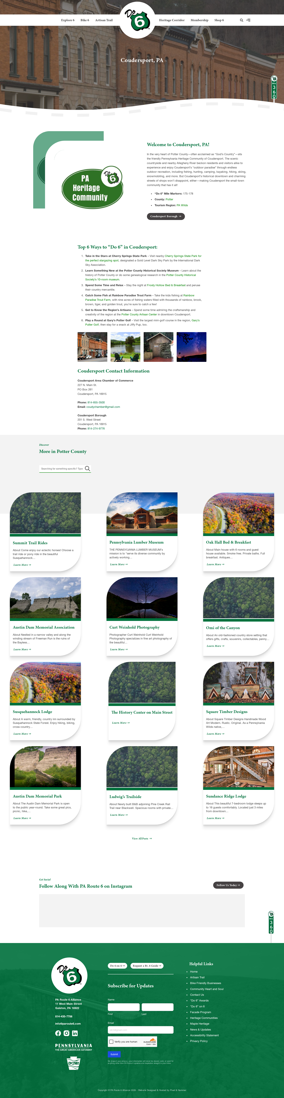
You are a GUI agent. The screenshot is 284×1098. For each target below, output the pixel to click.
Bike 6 (85, 20)
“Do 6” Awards (199, 1000)
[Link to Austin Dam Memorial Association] (45, 597)
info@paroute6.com (68, 1023)
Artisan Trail (104, 20)
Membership (199, 20)
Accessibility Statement (204, 1035)
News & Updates (200, 1029)
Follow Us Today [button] (227, 885)
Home (194, 971)
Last (144, 1014)
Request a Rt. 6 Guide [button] (145, 966)
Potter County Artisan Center (139, 314)
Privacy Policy (199, 1041)
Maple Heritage (199, 1023)
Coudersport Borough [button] (164, 216)
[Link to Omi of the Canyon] (238, 598)
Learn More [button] (22, 565)
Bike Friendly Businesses (205, 983)
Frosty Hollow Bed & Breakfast (166, 285)
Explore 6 (67, 20)
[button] (241, 20)
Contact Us (197, 994)
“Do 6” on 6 (197, 1006)
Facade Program (200, 1012)
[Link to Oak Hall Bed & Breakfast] (238, 512)
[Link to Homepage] (136, 20)
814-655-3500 (96, 402)
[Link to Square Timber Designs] (238, 682)
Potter (169, 199)
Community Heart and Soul (207, 989)
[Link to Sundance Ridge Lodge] (238, 766)
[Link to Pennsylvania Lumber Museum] (142, 512)
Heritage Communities (204, 1018)
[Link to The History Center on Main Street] (142, 682)
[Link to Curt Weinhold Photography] (142, 597)
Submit (114, 1054)
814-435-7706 (63, 1016)
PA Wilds (182, 205)
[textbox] (65, 468)
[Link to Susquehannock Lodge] (45, 682)
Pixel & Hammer (178, 1090)
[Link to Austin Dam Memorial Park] (45, 766)
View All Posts (140, 838)
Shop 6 (219, 20)
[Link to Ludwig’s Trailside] (142, 767)
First (110, 1014)
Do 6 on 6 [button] (116, 966)
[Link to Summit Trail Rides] (45, 513)
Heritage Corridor (172, 20)
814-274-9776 (96, 428)
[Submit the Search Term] (87, 468)
